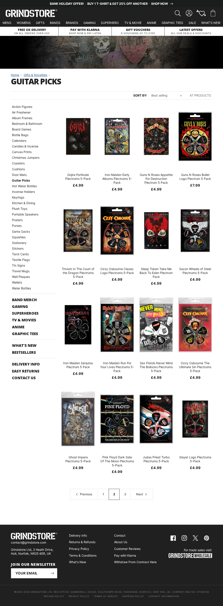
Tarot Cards (20, 254)
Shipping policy (133, 596)
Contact (119, 535)
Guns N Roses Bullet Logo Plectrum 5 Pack (195, 176)
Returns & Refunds (82, 542)
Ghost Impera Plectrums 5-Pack (78, 459)
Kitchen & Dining (23, 203)
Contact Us (24, 377)
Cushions (18, 169)
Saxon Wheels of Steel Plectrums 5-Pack (195, 271)
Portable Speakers (25, 214)
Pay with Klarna (125, 555)
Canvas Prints (22, 152)
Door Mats (19, 175)
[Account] (189, 13)
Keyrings (18, 197)
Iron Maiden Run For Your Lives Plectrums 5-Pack (117, 367)
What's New (210, 23)
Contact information (164, 596)
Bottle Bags (20, 135)
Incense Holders (23, 192)
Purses (17, 225)
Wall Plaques (21, 277)
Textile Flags (21, 260)
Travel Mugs (20, 271)
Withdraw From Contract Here (135, 562)
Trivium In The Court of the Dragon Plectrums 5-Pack (78, 273)
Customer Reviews (127, 549)
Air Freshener (21, 112)
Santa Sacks (21, 231)
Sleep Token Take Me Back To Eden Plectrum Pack (156, 273)
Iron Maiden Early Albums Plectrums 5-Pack (117, 178)
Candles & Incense (25, 146)
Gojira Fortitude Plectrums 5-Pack (78, 176)
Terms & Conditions (82, 555)
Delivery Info (26, 364)
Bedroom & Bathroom (27, 123)
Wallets (17, 282)
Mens (7, 23)
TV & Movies (24, 319)
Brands (72, 23)
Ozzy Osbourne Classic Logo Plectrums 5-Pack (117, 271)
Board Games (21, 129)
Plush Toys (19, 208)
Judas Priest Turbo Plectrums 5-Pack (156, 459)
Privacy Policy (79, 549)
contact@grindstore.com (28, 542)
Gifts (40, 23)
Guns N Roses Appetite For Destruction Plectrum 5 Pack (156, 178)
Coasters (18, 163)
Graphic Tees (172, 23)
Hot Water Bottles (24, 186)
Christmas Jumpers (25, 157)
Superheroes (25, 313)
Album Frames (22, 118)
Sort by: (140, 95)
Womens (24, 23)
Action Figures (22, 107)
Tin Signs (18, 265)
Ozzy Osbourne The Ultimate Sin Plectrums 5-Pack (195, 367)
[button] (213, 13)
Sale (192, 23)
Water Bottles (21, 288)
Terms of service (106, 596)
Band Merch (24, 299)
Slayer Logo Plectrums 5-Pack (195, 459)
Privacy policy (79, 596)
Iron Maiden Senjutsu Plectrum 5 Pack (78, 365)
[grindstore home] (34, 537)
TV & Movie (133, 23)
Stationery (19, 243)
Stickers (18, 248)
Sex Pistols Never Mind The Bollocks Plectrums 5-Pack (156, 367)
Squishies (18, 237)
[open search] (177, 13)
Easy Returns (25, 371)
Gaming (89, 23)
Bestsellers (24, 352)
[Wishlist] (201, 13)
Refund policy (54, 596)
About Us (120, 542)
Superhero (110, 23)
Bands (55, 23)
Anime (151, 23)
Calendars (19, 140)
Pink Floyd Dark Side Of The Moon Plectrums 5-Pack (117, 461)
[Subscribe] (52, 573)
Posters (17, 220)
